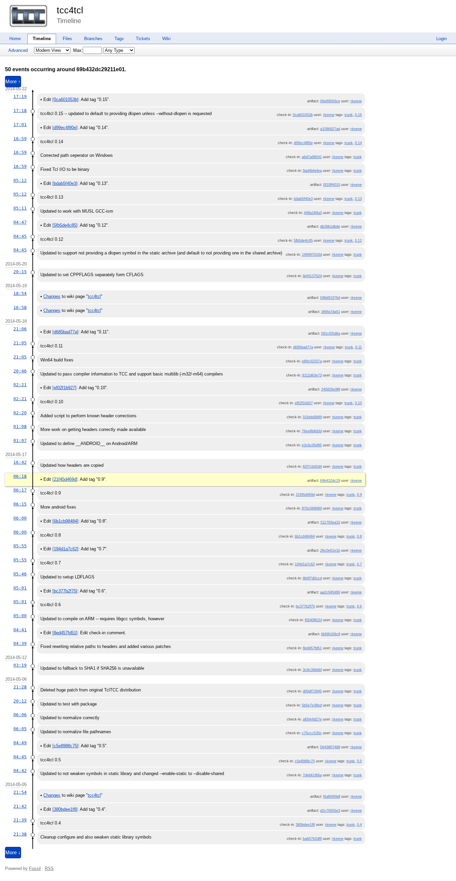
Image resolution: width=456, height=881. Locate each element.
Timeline (42, 38)
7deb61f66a (312, 775)
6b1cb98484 (305, 536)
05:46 (20, 573)
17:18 (20, 110)
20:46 (20, 370)
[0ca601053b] (65, 99)
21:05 (20, 342)
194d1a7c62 (305, 564)
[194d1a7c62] (65, 548)
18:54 (20, 293)
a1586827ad (330, 129)
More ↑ (13, 81)
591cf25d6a (330, 333)
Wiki (166, 38)
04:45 (20, 236)
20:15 (20, 271)
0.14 (358, 143)
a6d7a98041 (312, 157)
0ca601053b (303, 115)
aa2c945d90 (330, 592)
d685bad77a (303, 347)
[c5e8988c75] (65, 745)
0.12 (358, 240)
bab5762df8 (312, 839)
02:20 (20, 412)
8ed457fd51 (312, 648)
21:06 (20, 328)
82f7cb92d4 (312, 466)
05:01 (20, 587)
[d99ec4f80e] (64, 127)
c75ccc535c (312, 733)
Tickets (143, 38)
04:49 (20, 742)
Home (15, 38)
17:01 (20, 124)
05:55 (20, 545)
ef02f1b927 (304, 403)
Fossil (35, 868)
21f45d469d (305, 494)
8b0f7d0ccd (312, 578)
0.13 (358, 199)
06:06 (20, 714)
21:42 (20, 806)
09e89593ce (330, 101)
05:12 (20, 180)
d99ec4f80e (303, 143)
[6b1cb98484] (65, 521)
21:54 (20, 792)
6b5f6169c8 (330, 634)
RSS (49, 868)
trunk (349, 115)
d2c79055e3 (330, 810)
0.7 (359, 564)
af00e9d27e (312, 719)
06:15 (20, 504)
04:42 (20, 770)
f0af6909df (331, 796)
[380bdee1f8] (64, 809)
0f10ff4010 (331, 185)
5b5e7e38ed (312, 705)
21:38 (20, 834)
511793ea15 (330, 522)
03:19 (20, 665)
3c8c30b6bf (312, 670)
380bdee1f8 (305, 824)
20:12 (20, 700)
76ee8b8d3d (312, 431)
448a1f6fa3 (313, 213)
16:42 (20, 462)
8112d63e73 (312, 375)
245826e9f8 (330, 389)
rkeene (356, 101)
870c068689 (312, 508)
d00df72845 (312, 691)
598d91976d (330, 298)
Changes (51, 296)
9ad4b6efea (312, 171)
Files (67, 38)
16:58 (20, 307)
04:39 (20, 643)
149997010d (312, 254)
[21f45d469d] (64, 479)
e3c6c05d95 (312, 445)
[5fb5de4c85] (64, 225)
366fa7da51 (330, 312)
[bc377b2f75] (64, 590)
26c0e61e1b (330, 550)
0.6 (359, 606)
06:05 (20, 728)
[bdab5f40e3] (64, 183)
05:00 (20, 615)
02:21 (20, 384)
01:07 (20, 440)
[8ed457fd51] (64, 632)
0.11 (358, 347)
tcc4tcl (70, 10)
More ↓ (13, 852)
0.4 (359, 824)
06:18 (20, 476)
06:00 (20, 518)
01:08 (20, 426)
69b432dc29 (330, 480)
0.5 (359, 761)
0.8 (359, 536)
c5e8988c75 (305, 761)
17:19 (20, 96)
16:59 (20, 138)
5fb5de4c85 (303, 240)
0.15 (358, 115)
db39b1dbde (330, 226)
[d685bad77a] (65, 331)
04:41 (20, 629)
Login (441, 38)
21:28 (20, 686)
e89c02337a (312, 361)
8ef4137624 (312, 276)
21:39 (20, 819)
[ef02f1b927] (64, 387)
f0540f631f (313, 620)
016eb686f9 (312, 417)
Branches (93, 38)
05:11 (20, 208)
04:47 (20, 222)
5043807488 (330, 747)
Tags (119, 38)
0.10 (358, 403)
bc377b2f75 (305, 606)
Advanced (18, 50)
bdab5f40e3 (303, 199)
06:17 (20, 489)
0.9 (359, 494)
